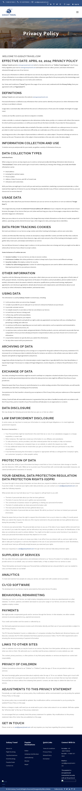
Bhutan (27, 761)
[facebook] (47, 4)
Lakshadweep (29, 757)
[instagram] (60, 4)
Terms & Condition (49, 748)
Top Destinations (11, 755)
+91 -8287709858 (25, 2)
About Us (9, 748)
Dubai (26, 750)
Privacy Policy (47, 752)
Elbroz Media (46, 789)
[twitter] (57, 4)
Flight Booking (11, 752)
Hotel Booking (10, 759)
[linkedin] (50, 4)
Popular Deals (10, 762)
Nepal (26, 764)
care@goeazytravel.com (41, 2)
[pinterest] (53, 4)
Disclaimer (46, 759)
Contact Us (9, 765)
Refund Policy (47, 755)
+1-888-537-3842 (10, 2)
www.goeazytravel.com (25, 65)
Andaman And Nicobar (32, 754)
